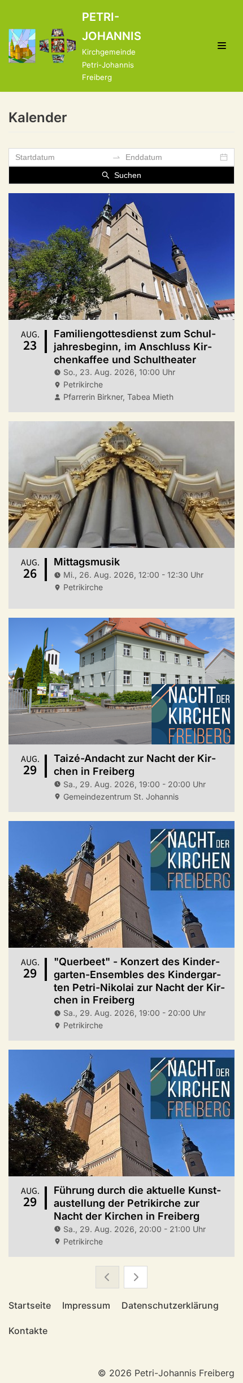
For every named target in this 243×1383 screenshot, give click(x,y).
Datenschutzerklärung (170, 1305)
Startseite (29, 1305)
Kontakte (27, 1330)
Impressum (86, 1305)
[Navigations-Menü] (222, 46)
